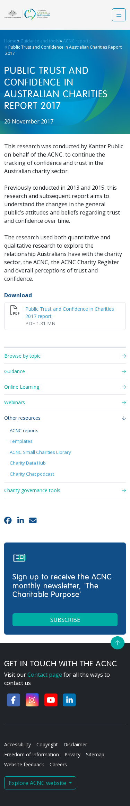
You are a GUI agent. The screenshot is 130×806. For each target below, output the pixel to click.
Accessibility (17, 744)
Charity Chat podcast (32, 474)
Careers (58, 764)
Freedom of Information (31, 754)
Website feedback (24, 764)
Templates (21, 441)
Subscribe (65, 620)
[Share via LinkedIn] (20, 520)
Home (10, 41)
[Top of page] (117, 642)
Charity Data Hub (28, 463)
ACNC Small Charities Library (40, 452)
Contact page (44, 674)
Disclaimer (75, 744)
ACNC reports (76, 41)
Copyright (47, 744)
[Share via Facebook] (8, 520)
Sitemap (95, 754)
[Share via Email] (33, 520)
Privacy (72, 754)
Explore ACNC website (38, 783)
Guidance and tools (39, 41)
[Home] (27, 14)
